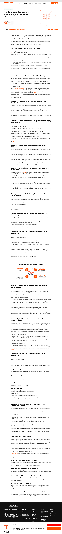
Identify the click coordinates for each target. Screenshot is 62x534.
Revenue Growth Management (43, 520)
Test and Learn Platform (43, 515)
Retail (23, 511)
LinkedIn (9, 23)
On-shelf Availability (44, 516)
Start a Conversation (53, 29)
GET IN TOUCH (55, 3)
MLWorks (42, 521)
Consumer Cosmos (44, 518)
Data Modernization (35, 518)
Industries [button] (19, 3)
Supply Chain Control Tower (44, 512)
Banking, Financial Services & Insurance (25, 515)
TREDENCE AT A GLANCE (41, 0)
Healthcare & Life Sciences (25, 520)
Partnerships (29, 3)
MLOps (33, 521)
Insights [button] (40, 3)
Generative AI (34, 513)
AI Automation (13, 305)
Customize (53, 528)
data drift (24, 172)
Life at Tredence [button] (35, 3)
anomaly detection (30, 95)
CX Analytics (34, 519)
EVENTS (52, 0)
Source (26, 69)
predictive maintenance (19, 88)
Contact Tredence (14, 453)
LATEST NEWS (48, 0)
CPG (23, 513)
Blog (7, 29)
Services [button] (24, 3)
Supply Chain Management (34, 515)
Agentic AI (33, 511)
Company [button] (44, 3)
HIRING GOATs (56, 0)
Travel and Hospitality (26, 518)
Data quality (13, 208)
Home (5, 29)
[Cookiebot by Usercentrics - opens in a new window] (6, 532)
